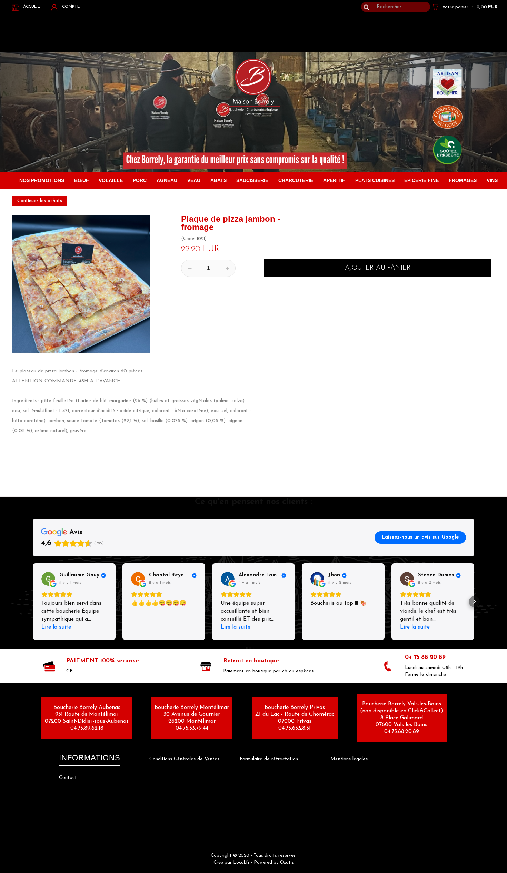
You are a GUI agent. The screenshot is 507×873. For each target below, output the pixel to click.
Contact (68, 777)
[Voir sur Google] (48, 579)
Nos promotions (41, 180)
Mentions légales (349, 759)
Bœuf (81, 180)
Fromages (463, 180)
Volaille (111, 180)
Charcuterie (295, 180)
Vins (492, 180)
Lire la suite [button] (56, 627)
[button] (32, 601)
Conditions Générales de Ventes (184, 759)
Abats (218, 180)
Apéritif (334, 180)
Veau (193, 180)
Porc (140, 180)
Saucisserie (252, 180)
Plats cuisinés (375, 180)
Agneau (167, 180)
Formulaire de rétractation (269, 759)
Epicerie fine (421, 180)
